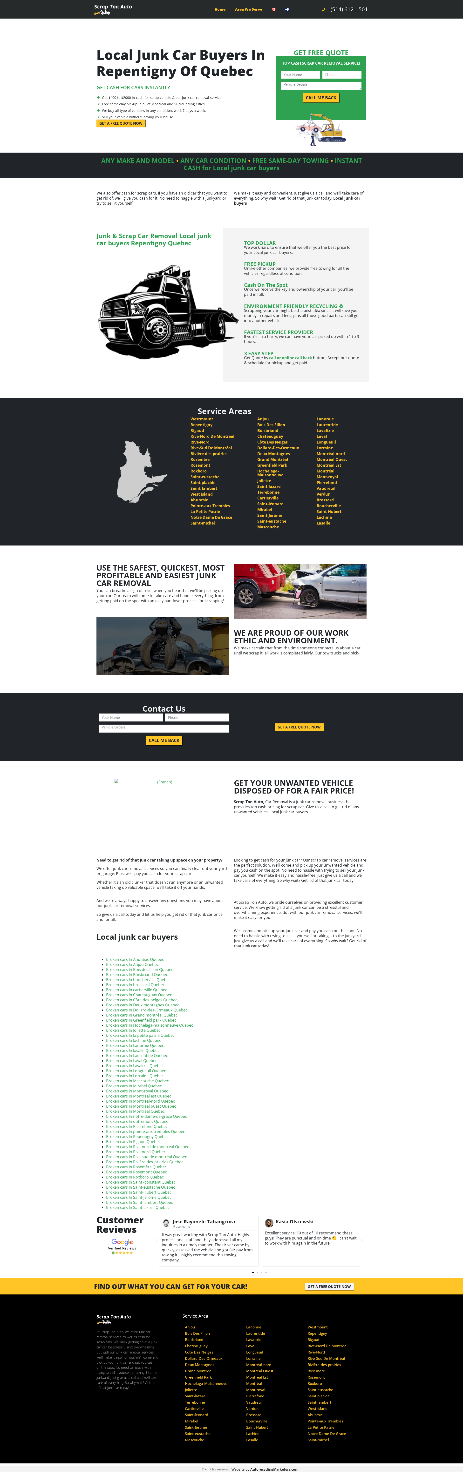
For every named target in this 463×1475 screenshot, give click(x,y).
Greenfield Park (272, 465)
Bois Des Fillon (271, 424)
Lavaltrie (325, 430)
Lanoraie (325, 419)
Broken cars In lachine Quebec (133, 1040)
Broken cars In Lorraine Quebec (134, 1075)
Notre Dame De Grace (211, 517)
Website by (265, 1469)
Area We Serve (248, 9)
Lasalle (323, 523)
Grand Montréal (272, 459)
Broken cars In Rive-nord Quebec (136, 1151)
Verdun (324, 494)
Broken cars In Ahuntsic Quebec (135, 959)
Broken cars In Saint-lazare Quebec (138, 1207)
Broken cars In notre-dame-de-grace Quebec (146, 1116)
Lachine (324, 517)
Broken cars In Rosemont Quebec (136, 1172)
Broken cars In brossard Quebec (135, 984)
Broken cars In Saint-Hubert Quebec (138, 1192)
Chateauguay (270, 436)
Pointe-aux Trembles (210, 505)
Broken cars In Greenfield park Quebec (141, 1020)
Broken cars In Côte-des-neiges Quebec (141, 1000)
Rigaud (197, 430)
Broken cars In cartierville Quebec (136, 989)
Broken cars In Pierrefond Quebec (137, 1126)
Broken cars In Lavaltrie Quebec (134, 1065)
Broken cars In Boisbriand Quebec (137, 974)
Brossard (325, 500)
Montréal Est (329, 465)
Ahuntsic (199, 500)
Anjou (263, 419)
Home (220, 9)
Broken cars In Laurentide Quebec (137, 1055)
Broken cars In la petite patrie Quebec (140, 1035)
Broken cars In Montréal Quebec (135, 1111)
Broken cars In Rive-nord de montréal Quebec (147, 1146)
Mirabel (264, 509)
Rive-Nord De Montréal (212, 436)
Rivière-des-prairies (209, 453)
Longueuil (326, 442)
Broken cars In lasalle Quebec (132, 1050)
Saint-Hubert (329, 511)
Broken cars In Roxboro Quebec (135, 1177)
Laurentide (327, 424)
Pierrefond (327, 482)
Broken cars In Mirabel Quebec (134, 1086)
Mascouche (268, 527)
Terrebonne (268, 492)
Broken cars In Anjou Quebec (132, 964)
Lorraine (325, 448)
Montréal (325, 471)
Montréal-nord (331, 453)
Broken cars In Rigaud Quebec (133, 1141)
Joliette (264, 480)
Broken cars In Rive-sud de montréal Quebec (146, 1156)
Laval (322, 436)
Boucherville (329, 505)
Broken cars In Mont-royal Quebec (137, 1091)
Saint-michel (203, 523)
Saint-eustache (205, 476)
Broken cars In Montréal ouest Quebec (141, 1106)
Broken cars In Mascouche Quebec (137, 1081)
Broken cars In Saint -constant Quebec (141, 1182)
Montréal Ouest (332, 459)
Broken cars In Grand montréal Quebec (141, 1015)
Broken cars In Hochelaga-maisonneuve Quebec (149, 1025)
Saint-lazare (268, 486)
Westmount (202, 419)
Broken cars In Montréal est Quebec (138, 1096)
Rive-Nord (200, 442)
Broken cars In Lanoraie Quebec (135, 1045)
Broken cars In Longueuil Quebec (136, 1070)
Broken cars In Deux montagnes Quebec (142, 1005)
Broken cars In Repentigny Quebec (137, 1136)
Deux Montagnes (273, 453)
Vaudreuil (326, 488)
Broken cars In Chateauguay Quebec (139, 994)
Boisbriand (267, 430)
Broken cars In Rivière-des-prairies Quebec (144, 1162)
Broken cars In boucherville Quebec (138, 979)
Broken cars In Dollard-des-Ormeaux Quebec (146, 1010)
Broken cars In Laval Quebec (131, 1060)
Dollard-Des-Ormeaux (278, 448)
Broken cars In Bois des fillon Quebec (139, 969)
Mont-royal (327, 476)
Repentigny (201, 424)
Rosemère (200, 459)
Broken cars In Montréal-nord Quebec (140, 1101)
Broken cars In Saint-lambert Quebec (139, 1202)
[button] (157, 1240)
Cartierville (268, 498)
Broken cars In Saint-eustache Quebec (140, 1187)
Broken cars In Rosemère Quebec (136, 1167)
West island (202, 494)
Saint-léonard (270, 503)
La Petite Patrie (205, 511)
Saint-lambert (204, 488)
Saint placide (203, 482)
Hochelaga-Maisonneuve (270, 473)
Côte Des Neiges (272, 442)
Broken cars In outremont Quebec (137, 1121)
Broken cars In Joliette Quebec (133, 1030)
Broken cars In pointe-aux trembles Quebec (145, 1131)
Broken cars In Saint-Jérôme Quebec (138, 1197)
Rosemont (200, 465)
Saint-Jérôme (269, 515)
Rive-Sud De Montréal (211, 448)
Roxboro (199, 471)
